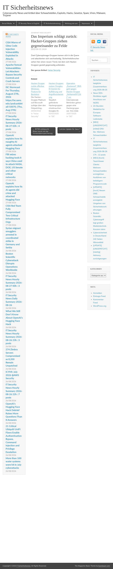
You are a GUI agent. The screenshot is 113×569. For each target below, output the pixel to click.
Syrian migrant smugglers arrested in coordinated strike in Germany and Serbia (13, 238)
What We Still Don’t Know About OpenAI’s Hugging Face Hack (14, 317)
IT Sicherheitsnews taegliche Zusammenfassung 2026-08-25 (100, 83)
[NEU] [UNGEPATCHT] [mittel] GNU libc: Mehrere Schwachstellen (100, 128)
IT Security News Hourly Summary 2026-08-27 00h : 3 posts (14, 282)
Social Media (7, 23)
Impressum (86, 23)
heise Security (54, 70)
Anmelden (97, 293)
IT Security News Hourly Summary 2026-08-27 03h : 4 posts (14, 123)
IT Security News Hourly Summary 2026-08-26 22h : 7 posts (14, 391)
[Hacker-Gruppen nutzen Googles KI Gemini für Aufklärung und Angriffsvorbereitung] (58, 100)
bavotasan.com (104, 566)
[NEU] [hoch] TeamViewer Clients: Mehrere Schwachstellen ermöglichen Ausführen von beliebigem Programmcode (100, 171)
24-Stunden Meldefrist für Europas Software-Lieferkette (99, 112)
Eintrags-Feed (99, 296)
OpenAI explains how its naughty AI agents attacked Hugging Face (14, 142)
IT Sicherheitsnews (28, 7)
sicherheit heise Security (41, 33)
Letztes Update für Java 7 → (70, 130)
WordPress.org (99, 306)
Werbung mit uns (71, 23)
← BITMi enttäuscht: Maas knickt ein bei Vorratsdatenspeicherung (43, 131)
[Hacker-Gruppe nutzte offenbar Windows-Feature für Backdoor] (40, 100)
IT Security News (12, 35)
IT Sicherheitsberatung (52, 23)
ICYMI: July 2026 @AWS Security (12, 375)
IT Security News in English (29, 23)
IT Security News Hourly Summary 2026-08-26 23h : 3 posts (14, 337)
